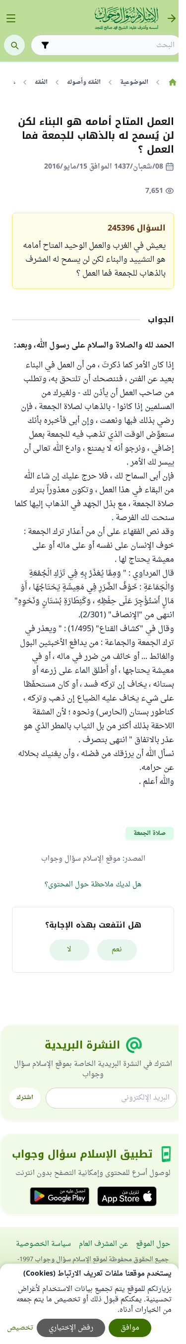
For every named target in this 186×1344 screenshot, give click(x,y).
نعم (117, 949)
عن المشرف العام (103, 1244)
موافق (130, 1328)
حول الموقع (153, 1244)
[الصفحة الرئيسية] (172, 82)
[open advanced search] (45, 45)
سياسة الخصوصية (43, 1244)
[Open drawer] (11, 18)
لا (69, 949)
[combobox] (113, 45)
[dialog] (89, 1304)
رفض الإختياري (71, 1328)
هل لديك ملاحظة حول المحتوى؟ (93, 884)
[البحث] (14, 45)
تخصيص (20, 1328)
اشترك (24, 1098)
